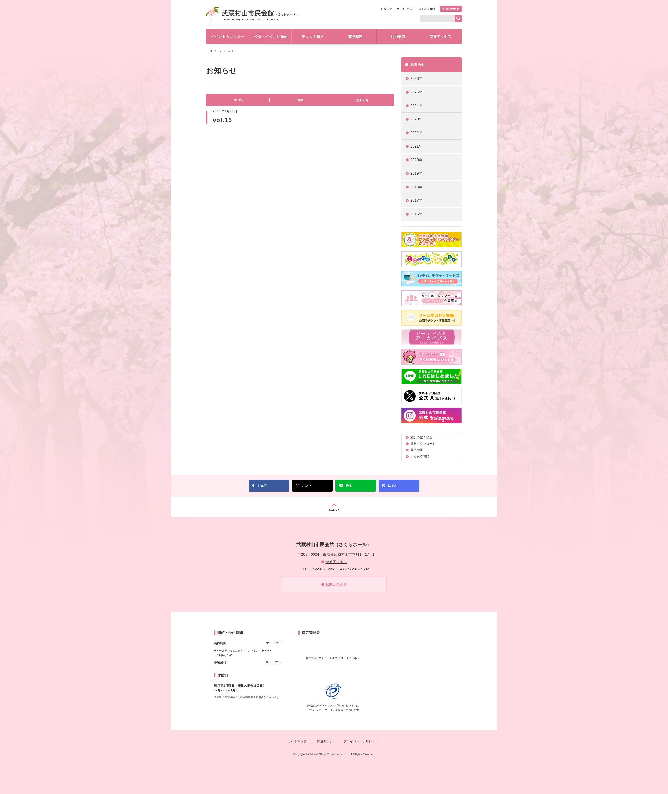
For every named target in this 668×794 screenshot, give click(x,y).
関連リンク (325, 741)
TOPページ (215, 51)
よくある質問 (427, 8)
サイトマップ (405, 8)
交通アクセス (440, 36)
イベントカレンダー (227, 36)
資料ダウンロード (423, 443)
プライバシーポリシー (359, 741)
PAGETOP (334, 507)
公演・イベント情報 (270, 36)
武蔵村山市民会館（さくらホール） (252, 16)
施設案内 (355, 36)
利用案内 (398, 36)
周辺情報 (416, 450)
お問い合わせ (451, 8)
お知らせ (386, 8)
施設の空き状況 (421, 437)
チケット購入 (313, 36)
